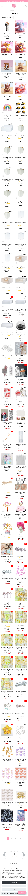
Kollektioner (13, 10)
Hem (8, 10)
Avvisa (14, 886)
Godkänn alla (14, 882)
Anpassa (14, 889)
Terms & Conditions (14, 893)
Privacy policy (5, 893)
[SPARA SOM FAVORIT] (3, 30)
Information (14, 863)
